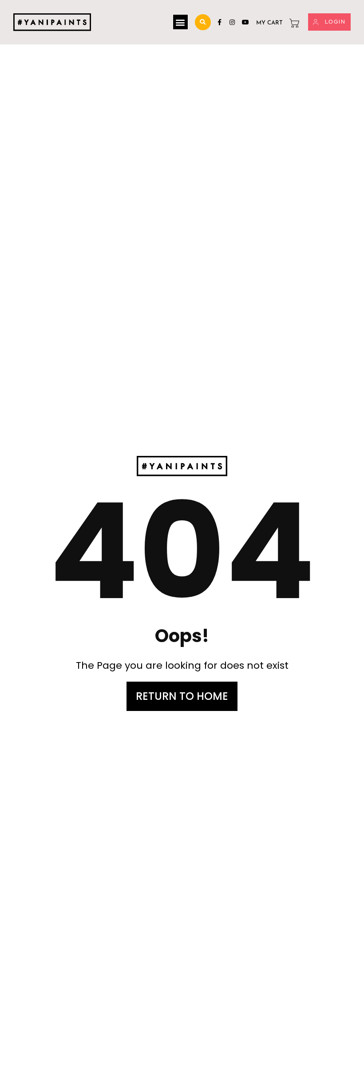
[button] (180, 22)
